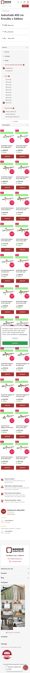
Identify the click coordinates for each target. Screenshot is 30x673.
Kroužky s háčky (10, 114)
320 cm (8, 97)
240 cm (8, 92)
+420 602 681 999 (16, 561)
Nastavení (15, 338)
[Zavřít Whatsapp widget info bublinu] (7, 665)
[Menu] (28, 2)
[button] (25, 667)
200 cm (8, 90)
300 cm (8, 95)
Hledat (25, 6)
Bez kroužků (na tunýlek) (12, 117)
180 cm (8, 87)
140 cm (8, 82)
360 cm (8, 100)
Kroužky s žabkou (11, 111)
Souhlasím (15, 343)
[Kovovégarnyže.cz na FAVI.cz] (7, 654)
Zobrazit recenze (11, 514)
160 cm (8, 84)
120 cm (8, 79)
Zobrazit (7, 156)
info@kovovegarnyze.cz (16, 559)
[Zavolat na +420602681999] (18, 2)
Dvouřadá (9, 71)
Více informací (23, 334)
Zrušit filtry (15, 121)
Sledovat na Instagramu (14, 632)
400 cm (8, 103)
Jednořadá (9, 68)
